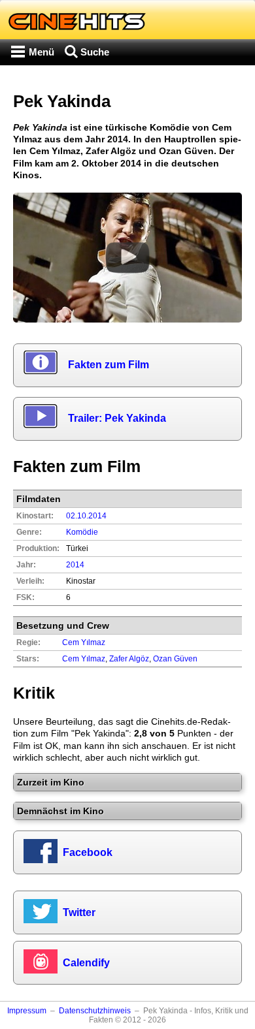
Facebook (87, 852)
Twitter (79, 912)
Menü (41, 51)
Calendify (86, 962)
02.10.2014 (86, 515)
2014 (75, 564)
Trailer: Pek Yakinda (117, 418)
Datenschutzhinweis (95, 1010)
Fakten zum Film (108, 364)
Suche (94, 51)
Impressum (26, 1010)
